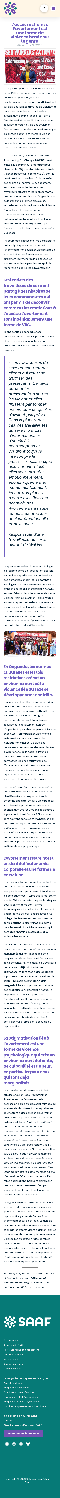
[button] (44, 8)
